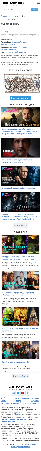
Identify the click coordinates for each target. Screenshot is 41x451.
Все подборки (20, 376)
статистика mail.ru (31, 403)
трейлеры (5, 398)
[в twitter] (18, 393)
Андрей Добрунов (8, 44)
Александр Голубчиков (16, 419)
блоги (3, 401)
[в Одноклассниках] (28, 393)
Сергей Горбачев (8, 421)
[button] (37, 83)
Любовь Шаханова (8, 49)
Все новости (20, 225)
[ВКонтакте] (13, 393)
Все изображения (20, 98)
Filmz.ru (17, 414)
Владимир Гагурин (19, 42)
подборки (35, 401)
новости (15, 398)
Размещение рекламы (20, 447)
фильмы (25, 398)
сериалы (35, 398)
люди (18, 401)
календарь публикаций (11, 403)
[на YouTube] (23, 393)
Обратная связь (30, 445)
